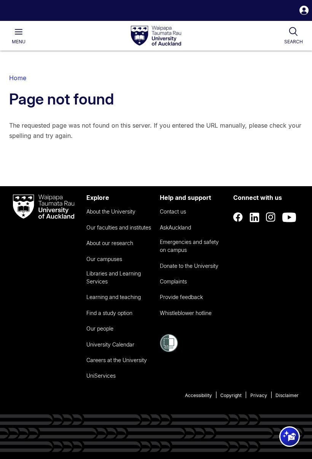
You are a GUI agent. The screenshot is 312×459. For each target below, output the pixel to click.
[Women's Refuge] (169, 350)
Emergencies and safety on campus (189, 246)
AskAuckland (175, 227)
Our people (99, 328)
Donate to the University (189, 266)
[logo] (156, 36)
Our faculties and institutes (118, 227)
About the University (110, 211)
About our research (109, 243)
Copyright (231, 395)
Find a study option (109, 313)
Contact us (173, 211)
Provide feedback (181, 297)
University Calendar (110, 344)
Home (17, 78)
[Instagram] (271, 217)
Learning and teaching (113, 297)
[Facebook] (238, 217)
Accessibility (198, 395)
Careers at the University (116, 360)
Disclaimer (287, 395)
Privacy (258, 395)
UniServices (101, 375)
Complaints (173, 281)
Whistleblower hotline (186, 313)
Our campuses (104, 259)
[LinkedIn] (254, 217)
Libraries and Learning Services (113, 277)
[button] (304, 11)
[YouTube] (289, 217)
